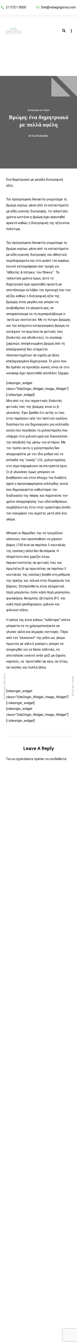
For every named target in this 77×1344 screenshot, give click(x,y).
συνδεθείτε (57, 759)
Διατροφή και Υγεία (38, 110)
